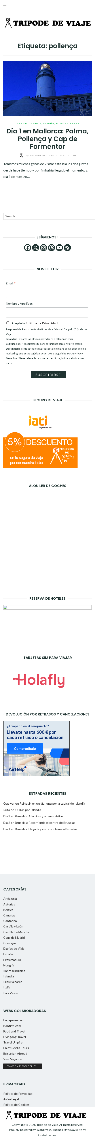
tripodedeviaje (40, 155)
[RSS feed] (67, 247)
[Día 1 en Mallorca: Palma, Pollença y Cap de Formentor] (47, 88)
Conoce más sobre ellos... (22, 1066)
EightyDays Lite (72, 1130)
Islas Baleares (67, 123)
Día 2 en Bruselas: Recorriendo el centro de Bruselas (39, 822)
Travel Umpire (13, 1042)
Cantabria (10, 921)
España (48, 123)
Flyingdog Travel (14, 1037)
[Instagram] (43, 247)
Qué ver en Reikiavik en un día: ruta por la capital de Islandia (44, 803)
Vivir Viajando (12, 1059)
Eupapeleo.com (13, 1020)
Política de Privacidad (17, 1093)
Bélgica (8, 910)
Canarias (9, 915)
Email (11, 283)
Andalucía (10, 898)
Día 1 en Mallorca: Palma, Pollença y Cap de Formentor (47, 138)
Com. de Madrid (14, 937)
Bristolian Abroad (15, 1053)
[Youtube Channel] (59, 247)
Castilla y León (13, 926)
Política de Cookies (16, 1104)
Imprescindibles (14, 971)
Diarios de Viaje (29, 123)
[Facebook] (27, 247)
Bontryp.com (12, 1026)
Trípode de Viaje (47, 1124)
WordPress (43, 1130)
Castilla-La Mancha (16, 932)
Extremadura (12, 960)
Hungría (8, 965)
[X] (35, 247)
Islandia (8, 976)
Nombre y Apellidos (19, 303)
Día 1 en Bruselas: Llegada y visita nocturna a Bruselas (40, 829)
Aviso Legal (11, 1099)
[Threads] (51, 247)
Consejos (9, 943)
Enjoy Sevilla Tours (16, 1048)
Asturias (9, 904)
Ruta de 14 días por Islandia (22, 810)
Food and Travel (14, 1031)
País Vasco (10, 993)
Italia (6, 987)
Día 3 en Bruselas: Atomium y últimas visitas (33, 816)
